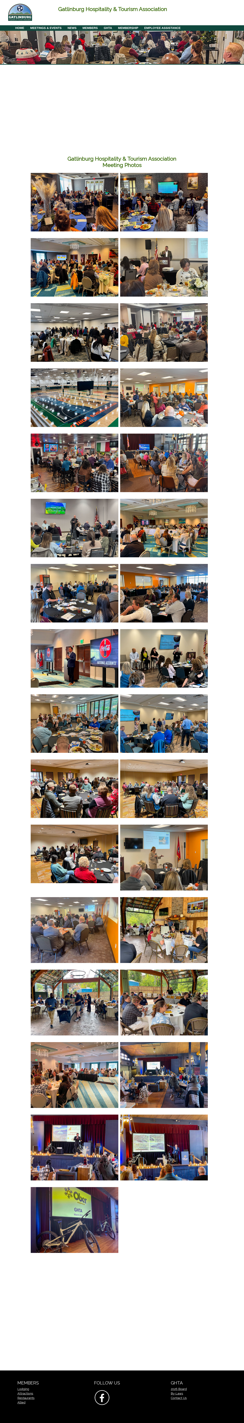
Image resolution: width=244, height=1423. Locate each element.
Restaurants (26, 1398)
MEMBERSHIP (128, 28)
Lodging (23, 1389)
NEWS (72, 28)
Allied (21, 1402)
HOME (19, 28)
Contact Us (179, 1398)
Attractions (25, 1393)
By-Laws (177, 1393)
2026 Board (179, 1389)
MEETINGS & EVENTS (46, 28)
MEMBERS (90, 28)
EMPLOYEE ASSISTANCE (162, 28)
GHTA (108, 28)
